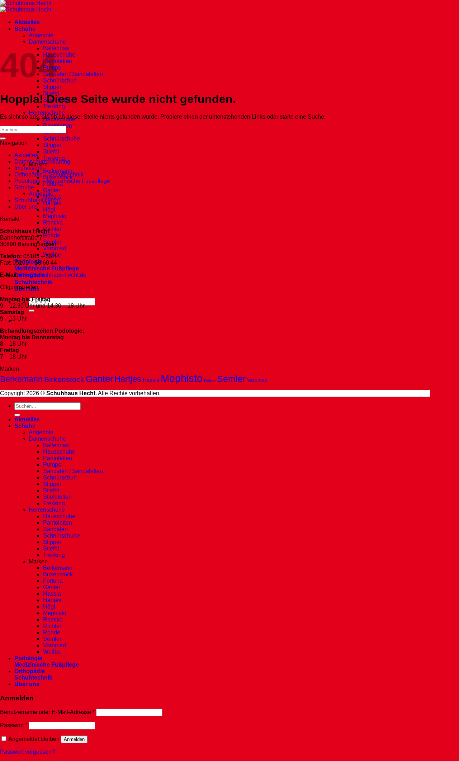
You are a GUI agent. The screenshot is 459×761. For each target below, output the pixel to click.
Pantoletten (57, 61)
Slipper (52, 87)
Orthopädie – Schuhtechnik (49, 174)
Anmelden (74, 739)
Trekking (54, 106)
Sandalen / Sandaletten (73, 74)
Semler (231, 379)
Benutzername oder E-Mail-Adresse (47, 712)
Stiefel (51, 151)
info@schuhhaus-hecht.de (53, 275)
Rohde (51, 235)
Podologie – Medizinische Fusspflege (62, 181)
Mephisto (54, 216)
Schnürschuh (60, 80)
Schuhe (25, 29)
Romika (53, 222)
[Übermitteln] (31, 310)
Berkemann (57, 171)
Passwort (13, 725)
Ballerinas (56, 445)
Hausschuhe (59, 55)
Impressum (28, 168)
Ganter (51, 190)
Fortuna (53, 581)
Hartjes (127, 379)
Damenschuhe (47, 42)
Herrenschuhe (47, 113)
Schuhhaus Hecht (37, 200)
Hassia (151, 380)
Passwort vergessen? (27, 752)
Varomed (54, 248)
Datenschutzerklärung (42, 162)
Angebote (41, 35)
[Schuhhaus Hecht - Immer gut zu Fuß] (25, 6)
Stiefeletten (57, 497)
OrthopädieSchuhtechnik (33, 674)
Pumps (52, 465)
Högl (49, 210)
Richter (52, 229)
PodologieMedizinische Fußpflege (46, 661)
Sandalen (55, 529)
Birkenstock (64, 379)
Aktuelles (27, 22)
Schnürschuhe (61, 139)
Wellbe (52, 652)
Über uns (26, 207)
